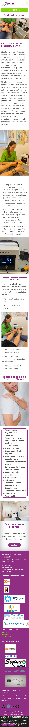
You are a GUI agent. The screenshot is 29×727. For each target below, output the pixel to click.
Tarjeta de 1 (6, 632)
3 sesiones (5, 634)
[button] (27, 3)
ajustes (12, 721)
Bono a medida (7, 636)
